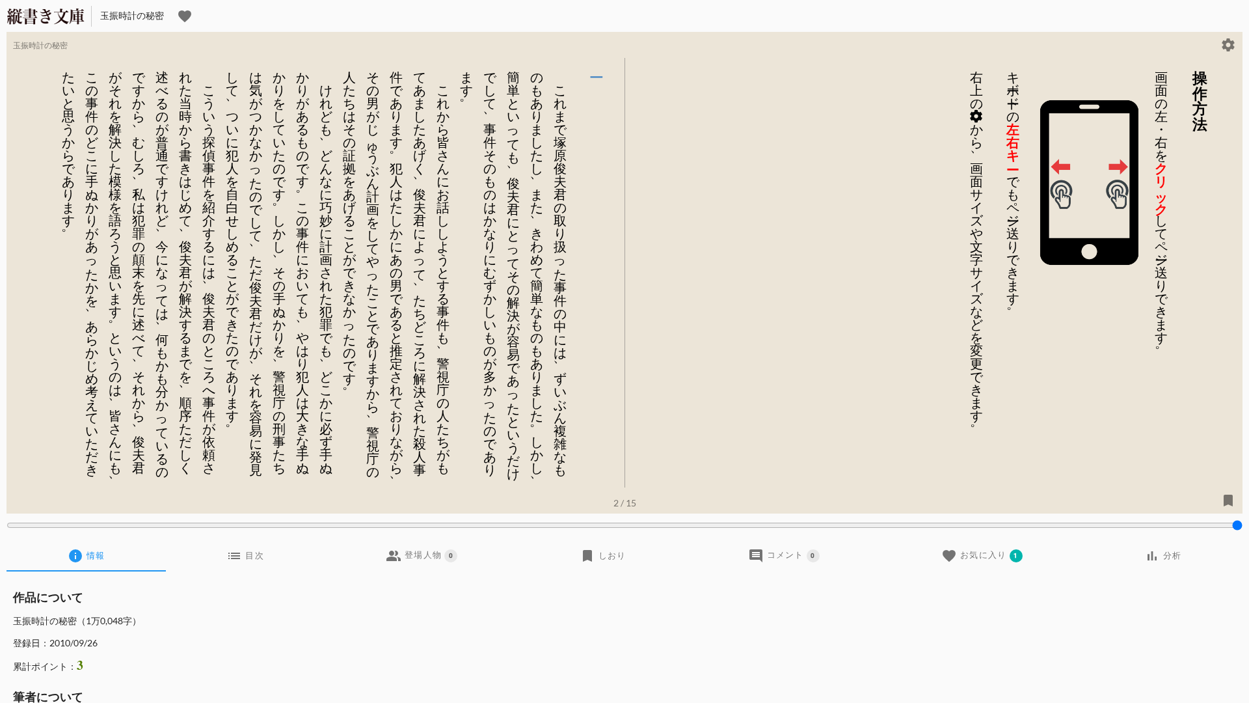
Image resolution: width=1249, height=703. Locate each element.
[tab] (86, 556)
